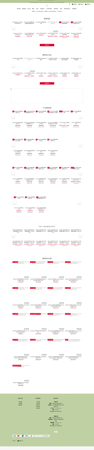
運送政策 (38, 403)
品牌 (61, 8)
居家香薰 (56, 8)
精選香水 (42, 8)
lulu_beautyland (58, 411)
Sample (29, 8)
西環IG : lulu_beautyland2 (51, 11)
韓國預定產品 (67, 8)
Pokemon (60, 11)
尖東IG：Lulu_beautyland (38, 11)
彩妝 (37, 8)
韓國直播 (74, 8)
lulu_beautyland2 (58, 425)
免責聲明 (38, 408)
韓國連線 (24, 8)
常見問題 (38, 401)
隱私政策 (38, 406)
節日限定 (19, 8)
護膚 (33, 8)
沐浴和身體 (49, 8)
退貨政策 (38, 404)
